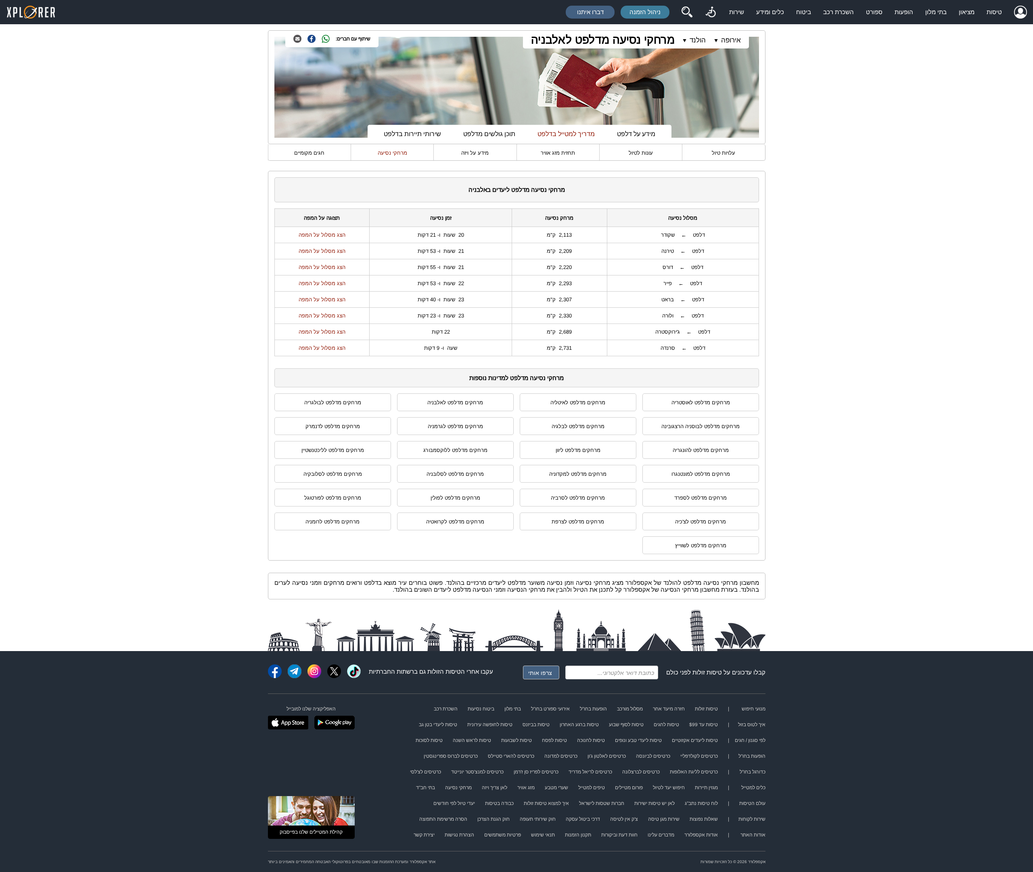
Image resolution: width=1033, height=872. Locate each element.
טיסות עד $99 (703, 724)
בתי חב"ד (425, 787)
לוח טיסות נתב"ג (701, 803)
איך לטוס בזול (751, 724)
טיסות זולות (707, 672)
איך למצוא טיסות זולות (546, 803)
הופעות (904, 11)
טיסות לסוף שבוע (626, 724)
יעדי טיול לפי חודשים (454, 803)
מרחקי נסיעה (392, 153)
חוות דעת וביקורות (619, 835)
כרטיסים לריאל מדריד (590, 772)
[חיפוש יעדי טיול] (686, 12)
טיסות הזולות (444, 671)
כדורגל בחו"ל (752, 772)
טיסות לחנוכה (591, 740)
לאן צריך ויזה (494, 787)
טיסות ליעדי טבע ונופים (638, 740)
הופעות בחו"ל (593, 709)
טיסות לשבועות (516, 740)
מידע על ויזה (475, 153)
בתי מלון (936, 11)
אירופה (731, 40)
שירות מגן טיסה (664, 819)
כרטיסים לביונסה (653, 756)
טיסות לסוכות (429, 740)
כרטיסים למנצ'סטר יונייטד (477, 772)
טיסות (994, 11)
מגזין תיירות (706, 787)
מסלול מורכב (630, 709)
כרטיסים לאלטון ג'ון (607, 756)
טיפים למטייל (591, 787)
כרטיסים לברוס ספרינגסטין (451, 756)
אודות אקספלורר (701, 835)
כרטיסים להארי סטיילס (511, 756)
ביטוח (803, 11)
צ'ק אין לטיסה (624, 819)
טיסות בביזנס (536, 724)
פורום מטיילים (629, 787)
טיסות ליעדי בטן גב (438, 724)
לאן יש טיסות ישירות (654, 803)
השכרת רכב (838, 11)
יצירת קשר (424, 835)
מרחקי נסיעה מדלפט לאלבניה (603, 40)
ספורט (874, 11)
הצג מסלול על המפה (322, 235)
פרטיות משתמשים (502, 835)
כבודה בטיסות (499, 803)
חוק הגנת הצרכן (493, 819)
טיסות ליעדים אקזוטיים (695, 740)
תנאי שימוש (543, 835)
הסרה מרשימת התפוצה (443, 819)
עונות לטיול (641, 153)
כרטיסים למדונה (560, 756)
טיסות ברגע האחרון (579, 724)
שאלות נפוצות (704, 819)
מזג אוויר (526, 787)
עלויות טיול (723, 153)
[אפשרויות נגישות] (710, 12)
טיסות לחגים (666, 724)
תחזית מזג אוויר (558, 153)
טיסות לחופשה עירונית (489, 724)
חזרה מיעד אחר (669, 709)
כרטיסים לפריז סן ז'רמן (536, 772)
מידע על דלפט (636, 133)
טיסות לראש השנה (472, 740)
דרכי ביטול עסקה (583, 819)
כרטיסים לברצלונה (641, 772)
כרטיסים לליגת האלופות (694, 772)
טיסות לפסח (554, 740)
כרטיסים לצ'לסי (425, 772)
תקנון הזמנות (578, 835)
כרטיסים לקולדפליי (699, 756)
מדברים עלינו (661, 835)
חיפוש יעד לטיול (669, 787)
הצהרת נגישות (459, 835)
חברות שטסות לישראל (601, 803)
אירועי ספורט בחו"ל (550, 709)
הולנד (698, 40)
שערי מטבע (556, 787)
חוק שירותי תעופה (538, 819)
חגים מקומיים (309, 153)
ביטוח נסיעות (481, 709)
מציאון (966, 11)
